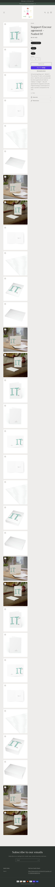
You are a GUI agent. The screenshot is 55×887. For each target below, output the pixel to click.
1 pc (33, 53)
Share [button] (33, 93)
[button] (4, 12)
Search (4, 871)
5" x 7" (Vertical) (36, 43)
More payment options (41, 70)
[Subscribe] (38, 860)
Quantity (32, 56)
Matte (33, 48)
